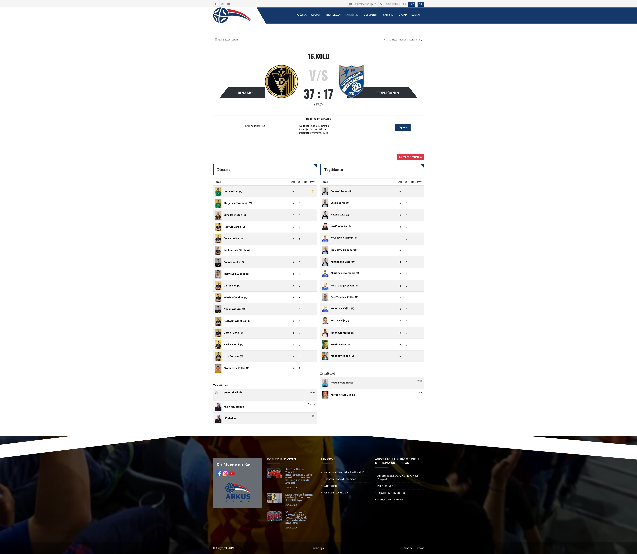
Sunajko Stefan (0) (235, 215)
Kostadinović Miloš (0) (237, 321)
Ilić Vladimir (230, 418)
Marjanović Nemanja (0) (238, 203)
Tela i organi (333, 14)
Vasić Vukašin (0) (341, 226)
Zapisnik (402, 127)
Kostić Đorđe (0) (340, 344)
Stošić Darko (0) (340, 202)
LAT (412, 4)
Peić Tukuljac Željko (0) (344, 297)
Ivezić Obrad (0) (233, 191)
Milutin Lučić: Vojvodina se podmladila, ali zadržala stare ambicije (296, 517)
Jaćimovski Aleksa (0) (236, 274)
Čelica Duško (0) (233, 238)
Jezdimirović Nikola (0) (237, 250)
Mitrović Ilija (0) (340, 320)
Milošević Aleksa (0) (235, 297)
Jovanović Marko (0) (342, 332)
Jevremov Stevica (313, 132)
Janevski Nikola (233, 392)
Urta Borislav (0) (233, 356)
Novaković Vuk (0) (234, 309)
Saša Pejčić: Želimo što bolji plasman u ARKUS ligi (299, 497)
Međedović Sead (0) (342, 355)
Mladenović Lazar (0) (343, 261)
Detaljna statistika (410, 157)
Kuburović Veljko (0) (342, 308)
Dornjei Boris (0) (233, 332)
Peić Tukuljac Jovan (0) (344, 285)
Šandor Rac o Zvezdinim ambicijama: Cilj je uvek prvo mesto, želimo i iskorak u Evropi (298, 476)
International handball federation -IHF (343, 472)
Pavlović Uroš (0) (233, 344)
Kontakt (416, 14)
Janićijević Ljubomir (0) (344, 249)
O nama (403, 14)
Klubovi (315, 14)
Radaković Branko (314, 125)
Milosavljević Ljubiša (343, 394)
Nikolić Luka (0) (340, 214)
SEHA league (330, 485)
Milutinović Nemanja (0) (345, 273)
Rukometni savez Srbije (336, 492)
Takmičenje (351, 14)
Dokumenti (370, 14)
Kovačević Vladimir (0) (344, 237)
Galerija (388, 14)
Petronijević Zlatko (342, 382)
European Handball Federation (339, 479)
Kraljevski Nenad (234, 406)
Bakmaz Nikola (312, 129)
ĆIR (421, 4)
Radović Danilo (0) (234, 226)
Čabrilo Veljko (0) (234, 262)
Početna (301, 14)
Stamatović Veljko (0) (236, 368)
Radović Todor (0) (341, 191)
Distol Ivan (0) (232, 285)
